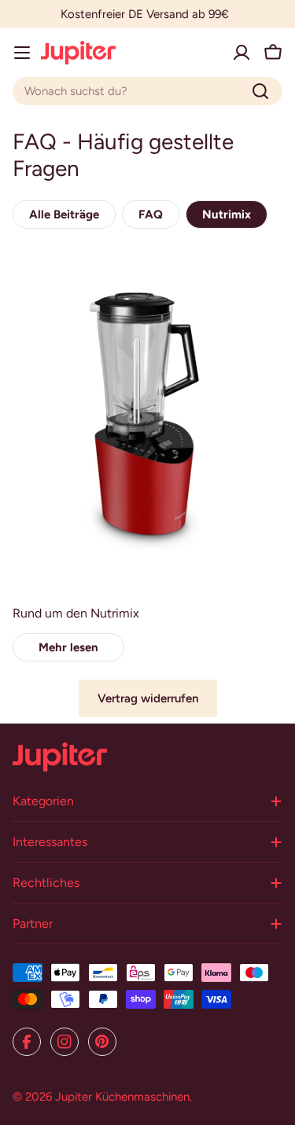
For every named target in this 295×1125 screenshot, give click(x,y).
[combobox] (147, 91)
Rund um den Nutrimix (76, 613)
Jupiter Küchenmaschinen (122, 1097)
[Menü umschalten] (22, 52)
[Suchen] (260, 91)
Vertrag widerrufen (148, 698)
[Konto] (241, 52)
